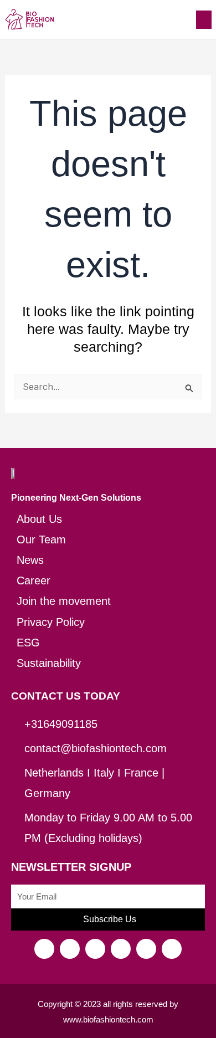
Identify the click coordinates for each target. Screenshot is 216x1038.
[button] (204, 20)
